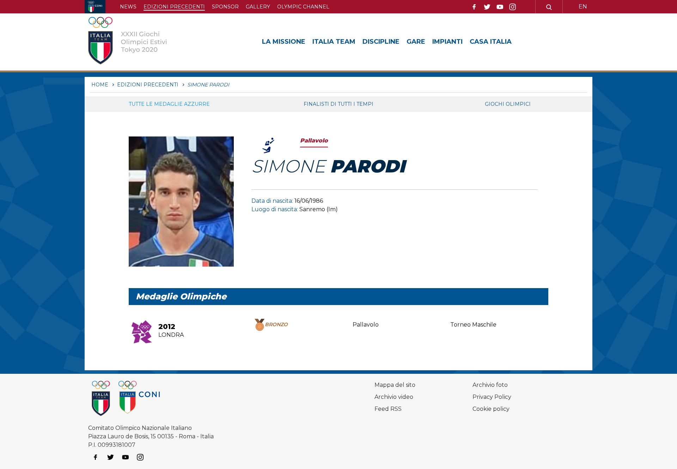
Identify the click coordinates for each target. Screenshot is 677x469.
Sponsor (225, 7)
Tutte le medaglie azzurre (169, 104)
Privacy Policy (491, 397)
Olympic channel (303, 7)
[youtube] (500, 7)
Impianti (447, 41)
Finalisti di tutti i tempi (338, 104)
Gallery (258, 7)
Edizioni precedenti (174, 7)
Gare (416, 41)
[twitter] (487, 7)
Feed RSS (388, 409)
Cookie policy (491, 409)
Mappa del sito (394, 385)
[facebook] (474, 7)
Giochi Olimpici (508, 104)
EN (583, 6)
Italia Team (333, 41)
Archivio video (393, 397)
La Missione (283, 41)
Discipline (381, 41)
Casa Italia (491, 41)
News (128, 7)
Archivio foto (490, 385)
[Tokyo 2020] (138, 42)
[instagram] (512, 7)
